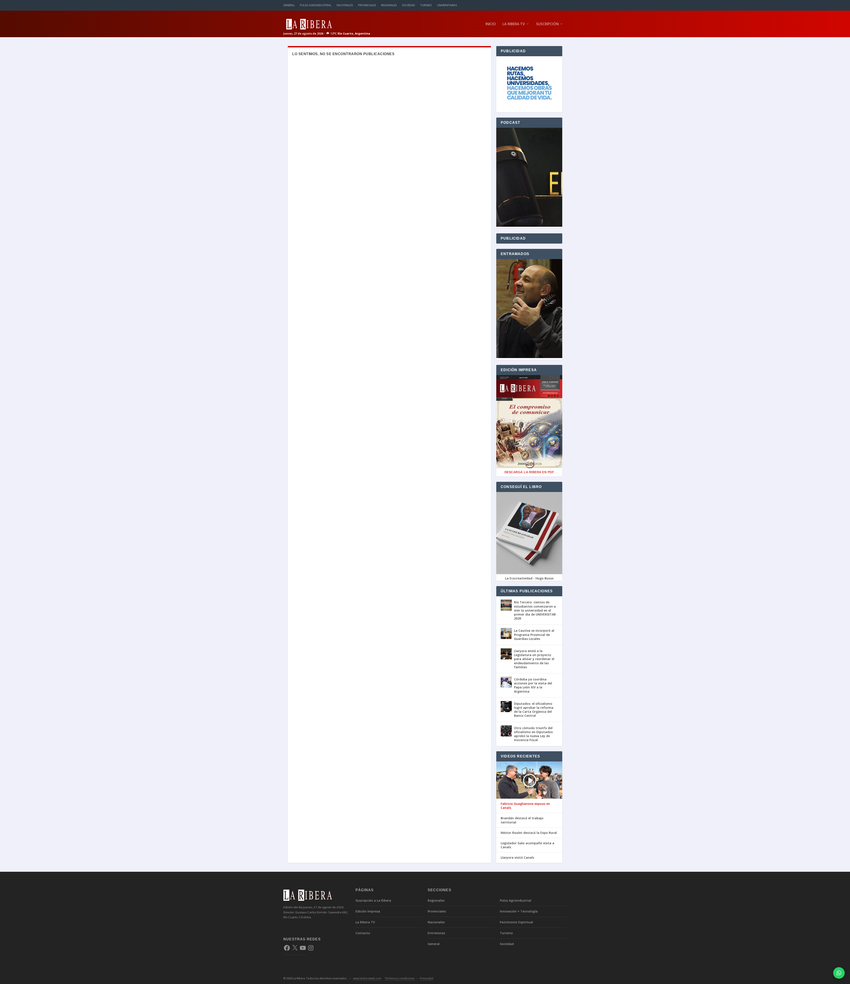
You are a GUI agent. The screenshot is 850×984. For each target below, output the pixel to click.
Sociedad (408, 5)
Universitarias (447, 5)
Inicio (490, 24)
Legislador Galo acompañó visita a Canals (527, 845)
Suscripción (547, 24)
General (289, 5)
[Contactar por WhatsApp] (839, 973)
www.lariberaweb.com (367, 978)
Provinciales (367, 5)
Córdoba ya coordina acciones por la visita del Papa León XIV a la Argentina (533, 685)
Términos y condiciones (400, 978)
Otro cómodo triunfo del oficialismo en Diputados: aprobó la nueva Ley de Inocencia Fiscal (533, 734)
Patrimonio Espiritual (516, 922)
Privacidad (426, 978)
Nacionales (345, 5)
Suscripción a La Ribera (373, 900)
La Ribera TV (513, 24)
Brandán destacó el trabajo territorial (522, 820)
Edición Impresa (367, 911)
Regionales (389, 5)
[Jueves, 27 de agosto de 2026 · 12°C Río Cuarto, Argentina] (326, 24)
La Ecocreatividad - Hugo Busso (529, 578)
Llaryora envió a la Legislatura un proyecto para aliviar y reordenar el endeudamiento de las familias (534, 659)
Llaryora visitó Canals (517, 858)
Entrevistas (436, 933)
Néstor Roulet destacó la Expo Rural (529, 833)
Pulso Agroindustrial (315, 5)
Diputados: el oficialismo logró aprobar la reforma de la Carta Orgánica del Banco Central (533, 709)
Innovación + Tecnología (519, 911)
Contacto (362, 933)
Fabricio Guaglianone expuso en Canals (525, 806)
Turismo (426, 5)
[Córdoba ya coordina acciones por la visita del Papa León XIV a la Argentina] (506, 682)
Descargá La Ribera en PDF (529, 472)
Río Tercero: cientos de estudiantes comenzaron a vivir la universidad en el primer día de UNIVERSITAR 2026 (535, 610)
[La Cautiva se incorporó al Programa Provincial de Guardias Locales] (506, 633)
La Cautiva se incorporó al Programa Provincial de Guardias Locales (534, 634)
